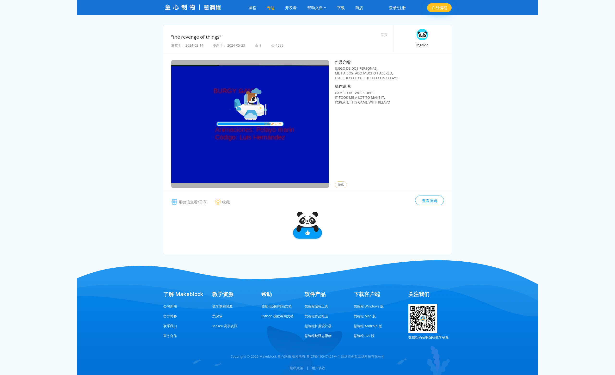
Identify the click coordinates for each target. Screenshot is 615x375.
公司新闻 (170, 306)
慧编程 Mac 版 (365, 316)
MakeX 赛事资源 (224, 326)
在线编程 (439, 7)
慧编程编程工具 (316, 306)
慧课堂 (217, 316)
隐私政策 (296, 368)
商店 (359, 7)
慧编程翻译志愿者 (318, 335)
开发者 (291, 7)
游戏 (341, 185)
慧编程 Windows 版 (369, 306)
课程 (252, 7)
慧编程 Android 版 (368, 326)
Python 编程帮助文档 (277, 316)
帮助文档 (315, 7)
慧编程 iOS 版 (364, 335)
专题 (271, 7)
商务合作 (170, 335)
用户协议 (318, 368)
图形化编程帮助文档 (276, 306)
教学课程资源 (222, 306)
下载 (341, 7)
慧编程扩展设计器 (318, 326)
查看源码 (429, 200)
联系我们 (170, 326)
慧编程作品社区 (316, 316)
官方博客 (170, 316)
